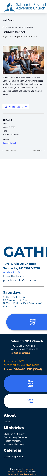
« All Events (8, 20)
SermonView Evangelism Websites (21, 470)
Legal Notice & (22, 474)
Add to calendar (16, 106)
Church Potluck (37, 150)
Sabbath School (9, 143)
